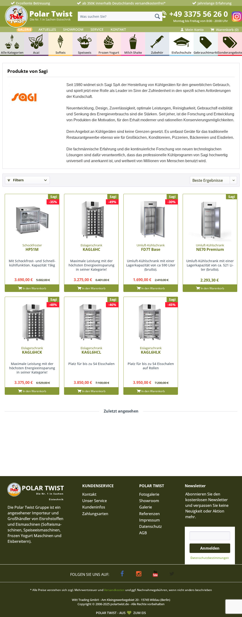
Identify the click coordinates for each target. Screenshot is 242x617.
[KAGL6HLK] (150, 323)
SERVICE (97, 29)
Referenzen (149, 513)
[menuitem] (120, 16)
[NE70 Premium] (210, 220)
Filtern (18, 180)
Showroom (149, 500)
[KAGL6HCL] (91, 323)
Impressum (149, 520)
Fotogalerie (149, 494)
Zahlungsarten (95, 513)
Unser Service (94, 500)
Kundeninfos (93, 507)
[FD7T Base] (150, 220)
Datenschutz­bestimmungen (209, 558)
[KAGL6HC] (91, 220)
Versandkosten (114, 590)
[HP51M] (32, 220)
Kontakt (89, 494)
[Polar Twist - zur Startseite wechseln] (16, 16)
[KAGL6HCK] (32, 323)
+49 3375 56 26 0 (198, 14)
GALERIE (24, 29)
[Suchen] (157, 16)
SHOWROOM (73, 29)
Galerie (145, 507)
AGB (143, 532)
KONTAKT (118, 29)
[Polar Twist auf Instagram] (237, 16)
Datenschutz (150, 526)
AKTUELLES (47, 29)
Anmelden (210, 548)
